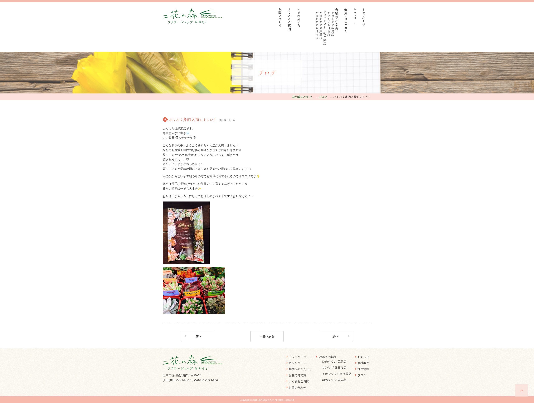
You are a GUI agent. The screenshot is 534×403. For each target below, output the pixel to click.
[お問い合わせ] (280, 17)
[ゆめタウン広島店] (332, 23)
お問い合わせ (297, 387)
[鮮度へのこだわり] (346, 20)
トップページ (297, 357)
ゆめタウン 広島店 (334, 361)
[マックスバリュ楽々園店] (324, 28)
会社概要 (363, 363)
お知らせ (363, 357)
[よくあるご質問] (289, 19)
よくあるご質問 (299, 381)
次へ (335, 336)
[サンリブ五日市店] (328, 23)
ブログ (362, 375)
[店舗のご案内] (336, 19)
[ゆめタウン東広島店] (320, 25)
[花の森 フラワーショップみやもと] (193, 16)
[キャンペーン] (355, 16)
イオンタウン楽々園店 (336, 373)
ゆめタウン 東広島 (334, 380)
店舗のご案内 (327, 357)
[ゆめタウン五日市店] (317, 25)
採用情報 (363, 369)
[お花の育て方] (298, 17)
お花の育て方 (297, 375)
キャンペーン (297, 363)
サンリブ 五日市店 (334, 367)
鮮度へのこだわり (300, 369)
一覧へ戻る (267, 336)
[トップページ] (363, 17)
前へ (199, 336)
